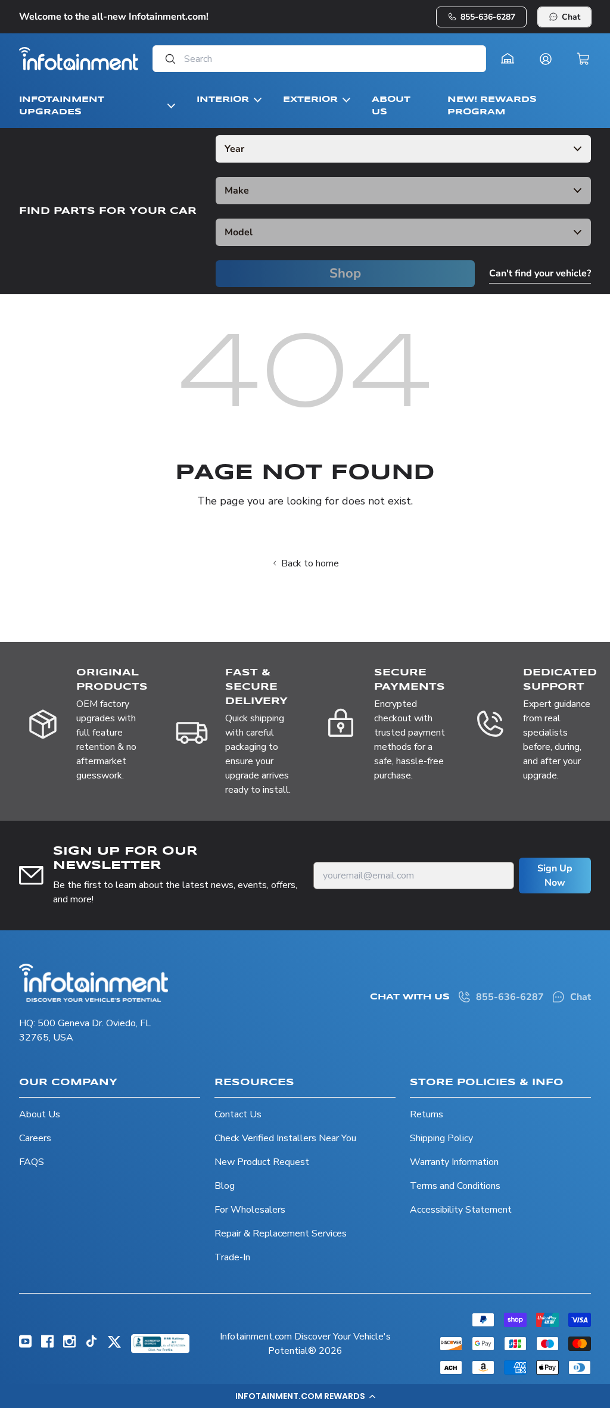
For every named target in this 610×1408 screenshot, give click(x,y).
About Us (39, 1114)
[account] (546, 59)
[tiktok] (91, 1344)
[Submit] (166, 58)
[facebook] (47, 1344)
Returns (426, 1114)
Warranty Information (454, 1162)
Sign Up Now (554, 875)
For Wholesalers (249, 1209)
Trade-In (232, 1257)
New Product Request (261, 1162)
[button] (305, 1396)
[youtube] (25, 1344)
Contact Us (238, 1114)
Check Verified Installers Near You (285, 1138)
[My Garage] (507, 59)
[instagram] (69, 1344)
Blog (224, 1185)
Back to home (310, 563)
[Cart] (584, 59)
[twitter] (114, 1346)
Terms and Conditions (455, 1185)
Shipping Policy (441, 1138)
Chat (571, 17)
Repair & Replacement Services (280, 1233)
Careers (35, 1138)
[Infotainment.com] (78, 58)
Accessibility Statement (461, 1209)
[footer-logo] (93, 983)
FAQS (31, 1162)
